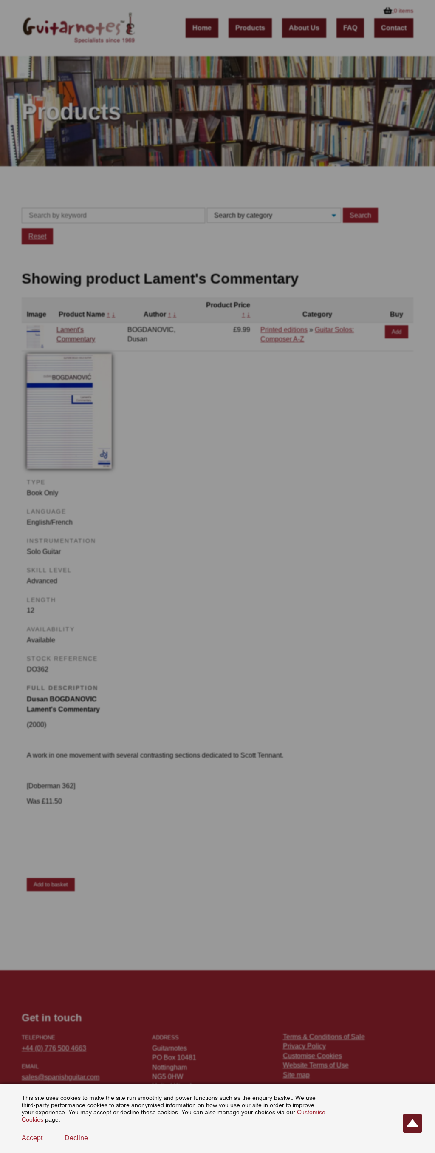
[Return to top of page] (412, 1123)
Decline (76, 1138)
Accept (32, 1138)
